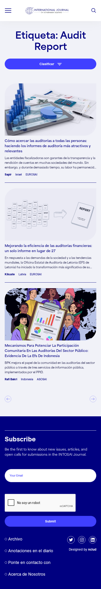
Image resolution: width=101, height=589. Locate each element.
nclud (92, 549)
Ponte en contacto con (29, 562)
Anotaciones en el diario (30, 550)
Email (10, 464)
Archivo (15, 539)
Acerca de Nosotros (26, 574)
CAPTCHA (15, 489)
